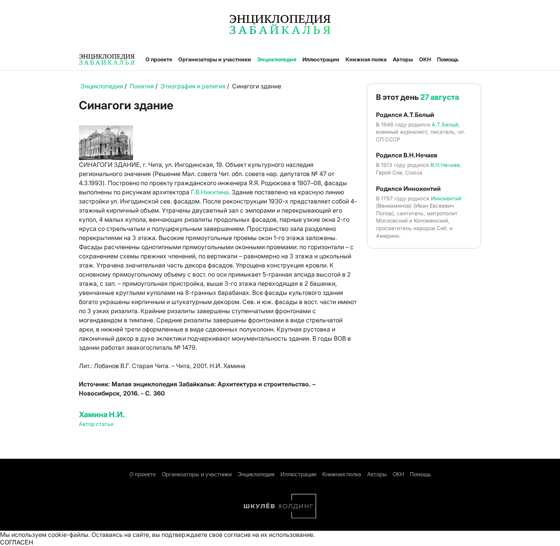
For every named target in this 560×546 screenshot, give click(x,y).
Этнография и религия (193, 86)
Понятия (142, 86)
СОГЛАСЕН (16, 542)
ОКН (425, 59)
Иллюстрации (320, 59)
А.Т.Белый (445, 124)
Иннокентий (446, 198)
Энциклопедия (276, 59)
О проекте (159, 59)
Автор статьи (96, 424)
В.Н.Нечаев (445, 165)
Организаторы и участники (214, 59)
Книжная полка (366, 59)
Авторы (403, 59)
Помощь (448, 59)
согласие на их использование (268, 534)
